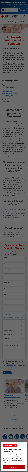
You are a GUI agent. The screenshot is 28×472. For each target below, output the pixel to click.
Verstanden (14, 467)
